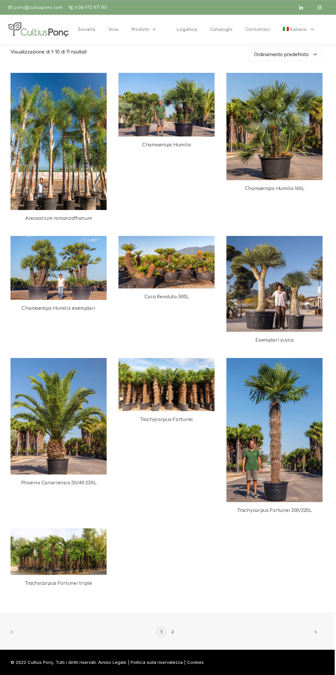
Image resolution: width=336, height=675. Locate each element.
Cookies (195, 662)
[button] (58, 141)
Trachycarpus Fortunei (166, 419)
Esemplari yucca (274, 340)
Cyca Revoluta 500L (166, 296)
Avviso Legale (112, 662)
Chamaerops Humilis (166, 144)
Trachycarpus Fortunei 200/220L (274, 510)
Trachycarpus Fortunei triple (58, 583)
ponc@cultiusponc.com (38, 7)
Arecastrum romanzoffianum (58, 218)
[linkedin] (304, 7)
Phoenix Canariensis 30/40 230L (58, 482)
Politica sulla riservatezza (157, 662)
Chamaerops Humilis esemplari (58, 308)
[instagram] (322, 7)
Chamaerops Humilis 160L (274, 188)
